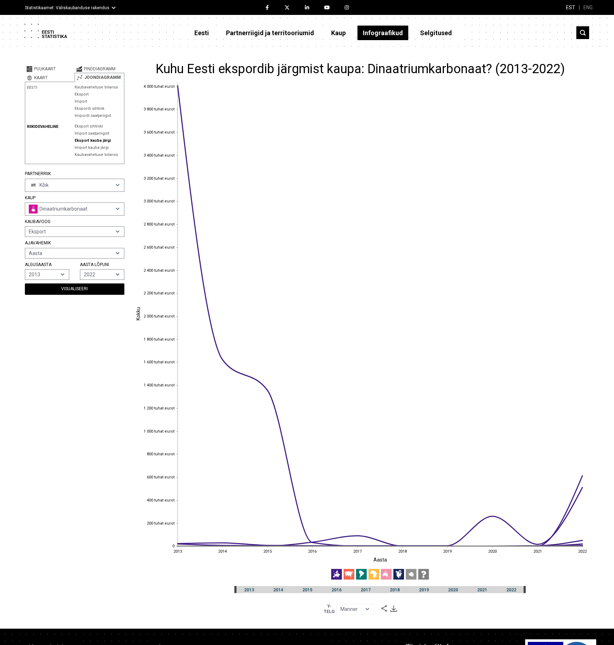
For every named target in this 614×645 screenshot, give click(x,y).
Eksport (81, 94)
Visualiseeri (74, 288)
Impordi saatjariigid (93, 115)
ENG (588, 7)
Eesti (201, 33)
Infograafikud (383, 33)
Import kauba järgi (92, 147)
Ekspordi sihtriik (89, 108)
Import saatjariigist (92, 133)
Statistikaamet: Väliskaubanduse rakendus (67, 7)
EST (570, 7)
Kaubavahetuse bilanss (96, 87)
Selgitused (436, 33)
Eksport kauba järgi (93, 140)
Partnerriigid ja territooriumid (270, 33)
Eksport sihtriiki (89, 126)
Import (81, 101)
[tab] (50, 69)
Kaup (338, 33)
